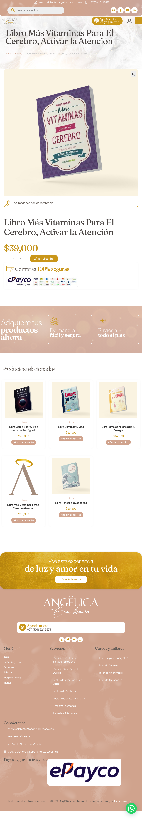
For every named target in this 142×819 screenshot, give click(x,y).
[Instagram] (114, 10)
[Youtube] (127, 10)
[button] (133, 74)
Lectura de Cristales (64, 691)
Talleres (8, 672)
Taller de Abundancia (110, 680)
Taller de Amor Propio (111, 672)
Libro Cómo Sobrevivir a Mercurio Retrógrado (23, 428)
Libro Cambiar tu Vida (71, 426)
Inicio (8, 53)
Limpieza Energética (64, 705)
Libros (18, 53)
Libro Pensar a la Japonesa (71, 502)
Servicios (9, 667)
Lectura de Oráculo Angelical (69, 698)
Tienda (7, 682)
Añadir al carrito (44, 258)
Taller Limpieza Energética (113, 658)
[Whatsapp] (134, 10)
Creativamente (124, 801)
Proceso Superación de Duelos (66, 670)
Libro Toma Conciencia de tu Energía (118, 428)
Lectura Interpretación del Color (68, 681)
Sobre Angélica (12, 662)
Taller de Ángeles (108, 665)
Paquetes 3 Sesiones (65, 713)
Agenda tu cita (108, 19)
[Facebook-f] (120, 10)
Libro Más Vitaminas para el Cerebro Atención (23, 506)
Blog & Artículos (12, 677)
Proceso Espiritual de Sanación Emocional (65, 659)
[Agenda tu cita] (96, 20)
